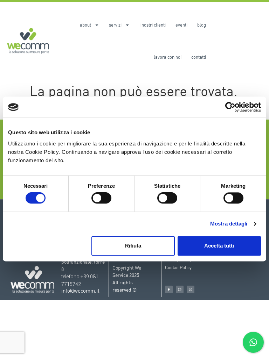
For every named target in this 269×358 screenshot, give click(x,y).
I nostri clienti (152, 25)
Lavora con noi (167, 57)
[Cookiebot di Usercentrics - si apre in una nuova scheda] (230, 107)
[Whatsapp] (190, 289)
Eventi (181, 25)
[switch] (101, 198)
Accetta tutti (219, 246)
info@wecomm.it (80, 290)
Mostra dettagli (229, 224)
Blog (201, 25)
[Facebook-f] (169, 289)
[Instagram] (180, 289)
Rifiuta (133, 246)
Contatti (198, 57)
